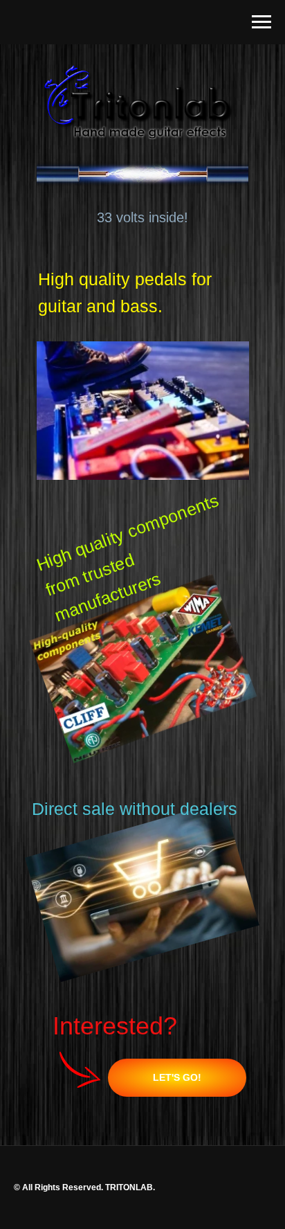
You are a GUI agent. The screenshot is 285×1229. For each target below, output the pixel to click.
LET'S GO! (177, 1077)
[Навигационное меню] (261, 22)
